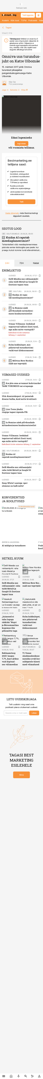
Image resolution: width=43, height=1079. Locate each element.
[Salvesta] (39, 275)
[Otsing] (25, 1076)
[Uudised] (11, 1076)
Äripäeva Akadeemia (10, 542)
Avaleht (5, 20)
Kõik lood (15, 20)
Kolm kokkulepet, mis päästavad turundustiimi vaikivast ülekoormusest (21, 347)
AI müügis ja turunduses (14, 545)
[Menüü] (3, 1076)
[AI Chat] (32, 1076)
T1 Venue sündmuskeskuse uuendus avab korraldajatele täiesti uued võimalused (31, 659)
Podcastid (32, 20)
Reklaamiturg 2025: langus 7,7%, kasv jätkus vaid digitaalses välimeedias (10, 659)
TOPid (23, 20)
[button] (16, 713)
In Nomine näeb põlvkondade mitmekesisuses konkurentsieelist (21, 311)
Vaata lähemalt (12, 213)
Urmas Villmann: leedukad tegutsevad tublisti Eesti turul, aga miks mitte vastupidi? (23, 327)
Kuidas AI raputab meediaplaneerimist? (16, 239)
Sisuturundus (12, 234)
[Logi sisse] (39, 1076)
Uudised (12, 276)
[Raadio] (18, 1076)
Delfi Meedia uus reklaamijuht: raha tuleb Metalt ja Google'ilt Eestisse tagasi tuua (24, 282)
